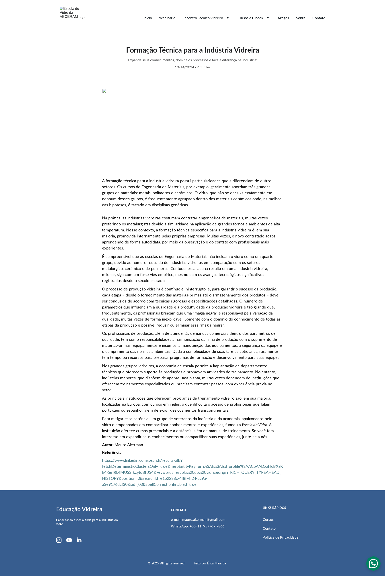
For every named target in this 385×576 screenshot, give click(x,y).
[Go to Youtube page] (69, 540)
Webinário (167, 18)
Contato (318, 18)
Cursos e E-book (250, 18)
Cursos (268, 519)
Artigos (283, 18)
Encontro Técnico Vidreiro (202, 18)
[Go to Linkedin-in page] (79, 540)
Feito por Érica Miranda (210, 563)
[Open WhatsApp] (373, 563)
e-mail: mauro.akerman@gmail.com (198, 519)
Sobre (300, 18)
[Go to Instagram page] (58, 540)
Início (147, 18)
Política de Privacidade (281, 537)
